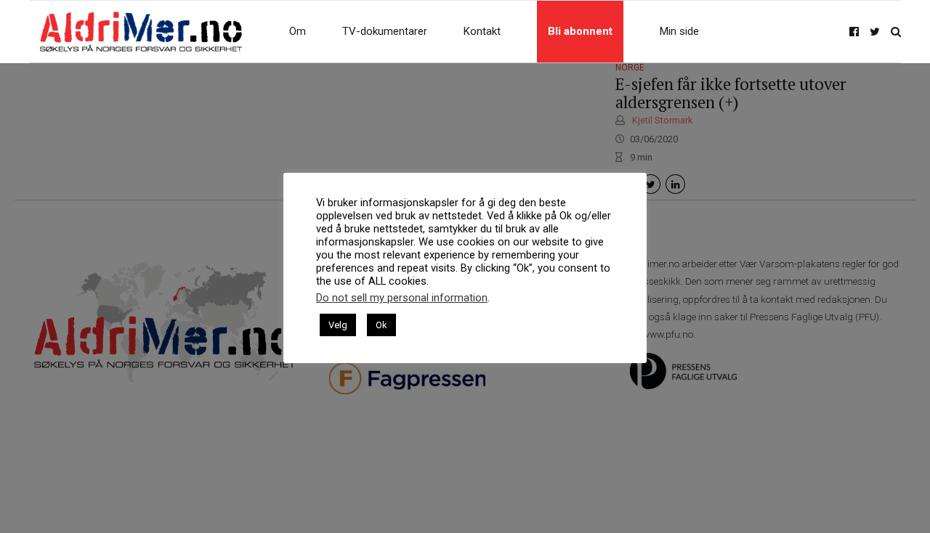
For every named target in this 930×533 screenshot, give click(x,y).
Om (297, 31)
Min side (679, 31)
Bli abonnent (580, 31)
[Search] (896, 31)
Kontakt (482, 31)
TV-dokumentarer (384, 31)
